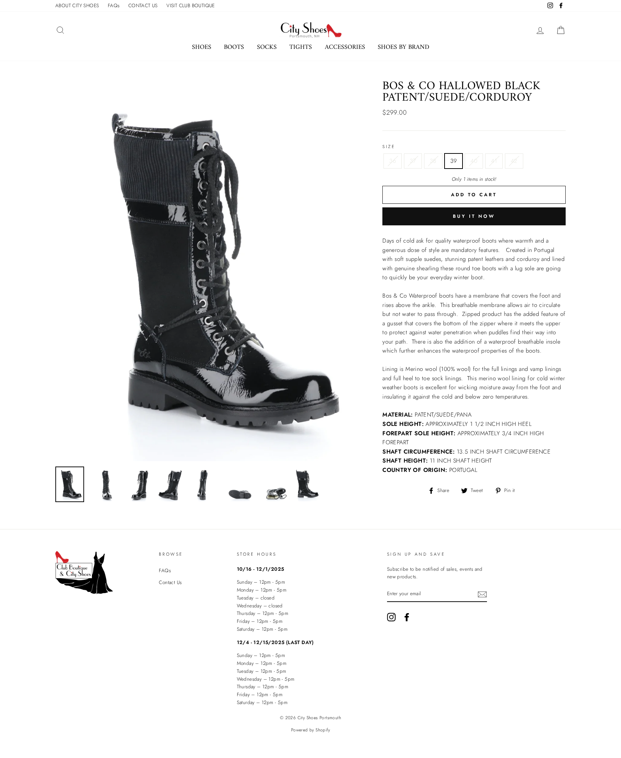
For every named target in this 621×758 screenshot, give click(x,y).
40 (473, 161)
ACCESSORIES (345, 47)
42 (514, 161)
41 (494, 161)
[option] (207, 271)
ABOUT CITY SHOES (77, 5)
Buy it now (474, 216)
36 (392, 161)
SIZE (388, 146)
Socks (267, 47)
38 (433, 161)
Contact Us (170, 582)
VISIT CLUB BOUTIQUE (190, 5)
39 (453, 161)
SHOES (201, 47)
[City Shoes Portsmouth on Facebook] (406, 617)
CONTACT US (143, 5)
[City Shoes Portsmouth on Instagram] (391, 617)
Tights (300, 47)
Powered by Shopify (310, 730)
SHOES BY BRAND (403, 47)
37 (413, 161)
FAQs (114, 5)
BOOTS (234, 47)
